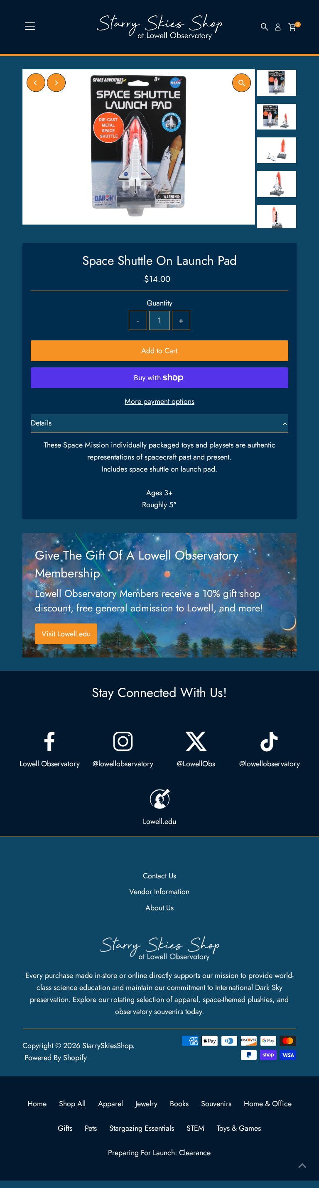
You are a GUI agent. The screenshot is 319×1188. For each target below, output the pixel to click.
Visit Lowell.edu (66, 633)
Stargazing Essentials (141, 1128)
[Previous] (36, 82)
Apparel (110, 1103)
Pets (91, 1128)
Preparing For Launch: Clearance (159, 1152)
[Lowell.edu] (159, 799)
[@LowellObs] (196, 741)
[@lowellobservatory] (122, 741)
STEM (195, 1128)
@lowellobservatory (123, 763)
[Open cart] (292, 27)
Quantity (159, 303)
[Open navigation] (29, 27)
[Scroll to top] (302, 1165)
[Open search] (264, 27)
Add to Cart (159, 350)
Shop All (72, 1103)
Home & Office (268, 1103)
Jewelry (146, 1103)
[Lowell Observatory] (49, 741)
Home (37, 1103)
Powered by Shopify (56, 1057)
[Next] (56, 82)
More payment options (159, 401)
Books (179, 1103)
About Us (159, 907)
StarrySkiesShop (107, 1045)
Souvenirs (216, 1103)
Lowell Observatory (50, 763)
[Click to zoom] (241, 82)
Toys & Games (239, 1128)
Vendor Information (159, 891)
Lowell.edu (159, 821)
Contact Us (159, 875)
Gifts (65, 1128)
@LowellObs (196, 763)
